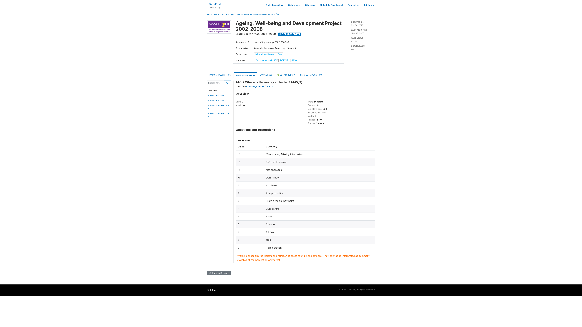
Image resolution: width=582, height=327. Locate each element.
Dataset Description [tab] (220, 75)
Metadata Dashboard (331, 5)
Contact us (353, 5)
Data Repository (274, 5)
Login (371, 5)
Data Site (218, 14)
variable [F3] (273, 14)
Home (209, 14)
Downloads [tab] (266, 75)
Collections (294, 5)
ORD (227, 14)
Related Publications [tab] (311, 75)
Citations (310, 5)
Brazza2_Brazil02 (216, 95)
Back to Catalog (220, 273)
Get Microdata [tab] (287, 75)
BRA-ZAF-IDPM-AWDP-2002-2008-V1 (248, 14)
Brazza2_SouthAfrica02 (259, 86)
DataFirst (215, 4)
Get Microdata (290, 34)
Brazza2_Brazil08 (216, 100)
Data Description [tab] (245, 75)
